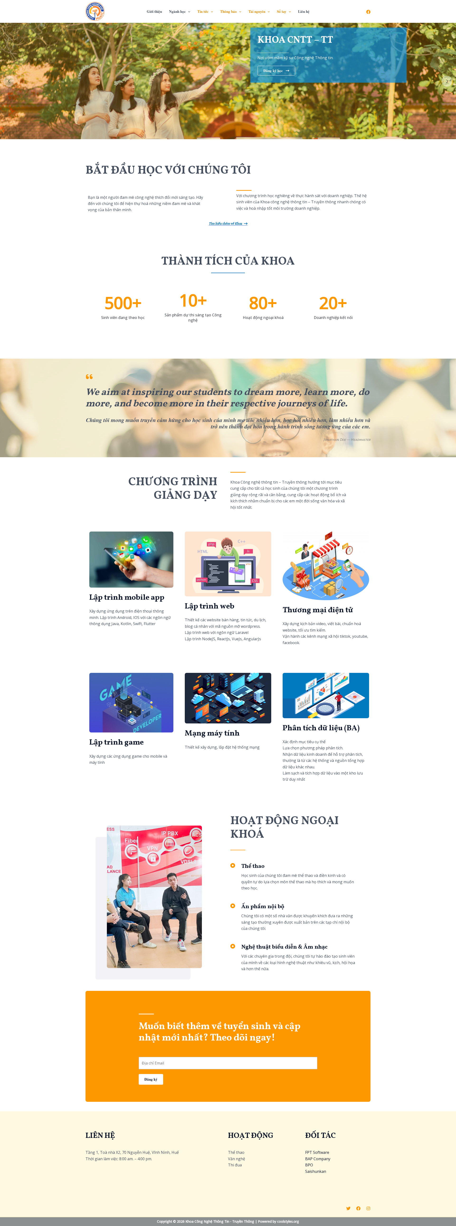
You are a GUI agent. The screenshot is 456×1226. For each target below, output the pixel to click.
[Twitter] (348, 1208)
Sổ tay (281, 11)
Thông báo (228, 11)
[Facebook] (368, 12)
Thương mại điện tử (318, 610)
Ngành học (177, 11)
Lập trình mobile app (126, 598)
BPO (309, 1165)
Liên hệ (303, 11)
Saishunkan (315, 1171)
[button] (9, 81)
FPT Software (317, 1152)
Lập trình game (116, 742)
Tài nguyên (256, 11)
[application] (188, 11)
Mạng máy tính (212, 733)
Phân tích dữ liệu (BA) (321, 728)
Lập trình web (209, 606)
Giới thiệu (154, 11)
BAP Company (317, 1158)
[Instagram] (368, 1208)
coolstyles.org (288, 1221)
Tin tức (203, 11)
